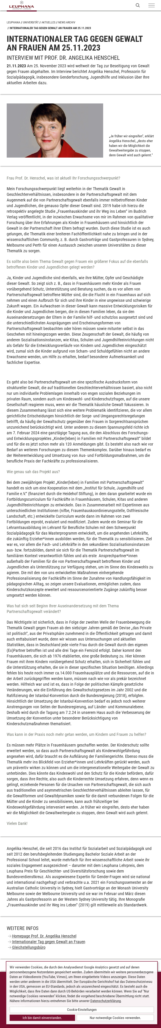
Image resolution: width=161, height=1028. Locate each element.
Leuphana (13, 22)
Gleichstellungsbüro (28, 947)
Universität (31, 22)
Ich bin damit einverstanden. (42, 1018)
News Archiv (66, 22)
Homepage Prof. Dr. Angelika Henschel (44, 936)
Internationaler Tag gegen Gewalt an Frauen (48, 941)
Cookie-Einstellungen (82, 1010)
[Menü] (151, 5)
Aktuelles (48, 22)
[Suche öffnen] (137, 5)
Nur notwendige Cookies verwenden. (115, 1018)
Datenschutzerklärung (105, 1001)
